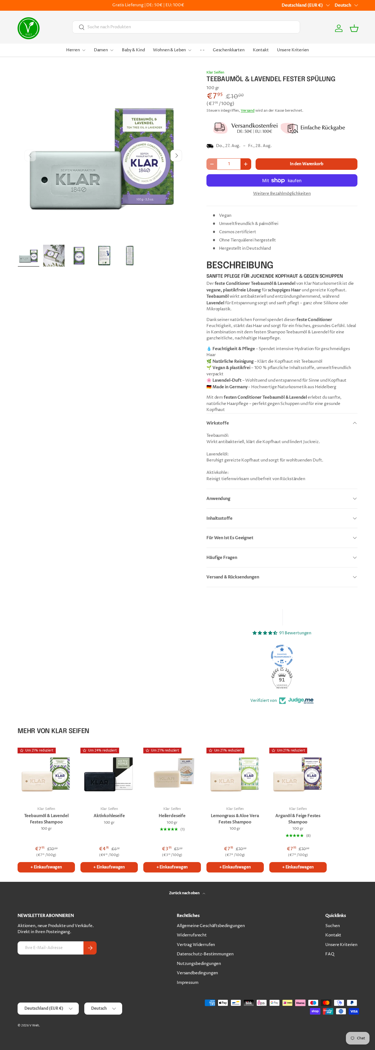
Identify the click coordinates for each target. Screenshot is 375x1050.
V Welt (34, 1025)
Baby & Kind (133, 50)
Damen (101, 50)
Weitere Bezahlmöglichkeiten (282, 193)
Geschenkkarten (229, 50)
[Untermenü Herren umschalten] (83, 50)
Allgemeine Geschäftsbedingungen (211, 926)
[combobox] (186, 27)
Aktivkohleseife (109, 815)
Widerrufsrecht (192, 935)
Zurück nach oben (184, 893)
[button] (354, 28)
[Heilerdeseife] (172, 773)
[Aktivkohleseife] (109, 773)
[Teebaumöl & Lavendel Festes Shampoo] (46, 773)
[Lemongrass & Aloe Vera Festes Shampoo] (235, 773)
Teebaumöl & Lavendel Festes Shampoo (46, 819)
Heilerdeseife (172, 815)
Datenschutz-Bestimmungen (205, 954)
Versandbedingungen (197, 973)
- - (202, 50)
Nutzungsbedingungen (199, 964)
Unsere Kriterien (293, 50)
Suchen (332, 926)
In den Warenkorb (306, 164)
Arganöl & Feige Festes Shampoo (297, 819)
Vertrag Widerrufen (196, 945)
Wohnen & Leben (169, 50)
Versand (247, 110)
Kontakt (261, 50)
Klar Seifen (215, 72)
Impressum (187, 983)
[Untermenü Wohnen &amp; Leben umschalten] (189, 50)
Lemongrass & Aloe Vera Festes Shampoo (235, 819)
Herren (73, 50)
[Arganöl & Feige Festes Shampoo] (298, 773)
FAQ (329, 954)
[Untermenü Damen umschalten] (111, 50)
